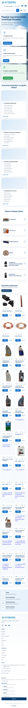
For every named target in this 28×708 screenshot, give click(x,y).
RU (17, 6)
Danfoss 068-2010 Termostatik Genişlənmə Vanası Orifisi (20, 532)
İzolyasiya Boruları (7, 311)
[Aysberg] (8, 617)
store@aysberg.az (6, 671)
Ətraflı (10, 315)
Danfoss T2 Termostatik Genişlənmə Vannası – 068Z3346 (7, 580)
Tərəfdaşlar (3, 650)
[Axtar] (17, 10)
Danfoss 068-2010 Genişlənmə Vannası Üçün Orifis (20, 557)
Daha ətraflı (5, 116)
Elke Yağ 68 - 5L (19, 434)
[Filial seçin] (9, 6)
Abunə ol (14, 698)
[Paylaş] (8, 309)
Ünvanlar (3, 653)
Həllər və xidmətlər (5, 636)
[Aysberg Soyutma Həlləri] (8, 2)
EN (19, 6)
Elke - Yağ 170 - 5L (19, 461)
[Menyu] (25, 10)
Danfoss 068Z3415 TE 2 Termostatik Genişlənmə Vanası (7, 557)
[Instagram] (2, 625)
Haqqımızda (3, 640)
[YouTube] (9, 625)
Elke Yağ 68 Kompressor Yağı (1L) (6, 412)
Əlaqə (2, 645)
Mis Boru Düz (18, 311)
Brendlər (3, 634)
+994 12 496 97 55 (6, 668)
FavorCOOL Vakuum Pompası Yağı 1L (7, 386)
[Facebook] (6, 625)
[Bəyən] (3, 309)
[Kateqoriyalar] (21, 10)
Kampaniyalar (4, 655)
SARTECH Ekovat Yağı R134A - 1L (19, 361)
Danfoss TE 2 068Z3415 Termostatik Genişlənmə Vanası (7, 534)
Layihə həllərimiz (8, 78)
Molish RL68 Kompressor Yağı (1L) (19, 412)
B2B (2, 638)
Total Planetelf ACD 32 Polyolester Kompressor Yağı (7, 437)
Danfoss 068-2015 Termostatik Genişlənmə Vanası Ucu (20, 509)
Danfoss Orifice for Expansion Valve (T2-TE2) (7, 509)
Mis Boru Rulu (5, 336)
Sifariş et (5, 315)
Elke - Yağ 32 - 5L (19, 484)
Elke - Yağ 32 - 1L (6, 484)
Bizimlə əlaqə (6, 673)
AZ (15, 6)
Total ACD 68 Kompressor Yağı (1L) (19, 387)
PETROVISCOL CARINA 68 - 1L (6, 361)
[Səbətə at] (6, 309)
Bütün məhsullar (6, 290)
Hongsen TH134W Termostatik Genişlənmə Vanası (20, 580)
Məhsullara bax (7, 43)
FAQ (2, 643)
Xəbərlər (3, 657)
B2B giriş (6, 60)
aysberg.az (14, 705)
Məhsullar (3, 631)
